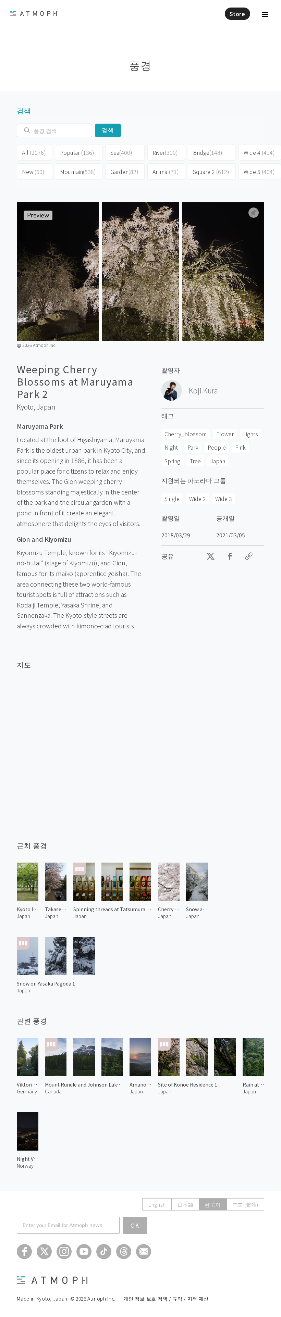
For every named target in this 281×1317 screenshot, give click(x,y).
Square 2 (211, 171)
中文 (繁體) (245, 1204)
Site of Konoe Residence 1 (187, 1084)
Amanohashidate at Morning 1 (140, 1084)
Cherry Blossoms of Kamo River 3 (169, 909)
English (157, 1204)
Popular (77, 152)
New (33, 171)
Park (192, 447)
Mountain (78, 171)
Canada (53, 1091)
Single (172, 498)
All (34, 152)
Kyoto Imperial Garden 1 (27, 909)
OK (135, 1225)
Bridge (207, 152)
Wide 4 (259, 152)
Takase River (55, 909)
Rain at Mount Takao (253, 1084)
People (217, 447)
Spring (172, 461)
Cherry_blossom (185, 434)
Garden (124, 171)
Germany (27, 1091)
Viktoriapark (27, 1084)
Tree (195, 461)
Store (237, 14)
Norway (25, 1165)
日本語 (185, 1204)
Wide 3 (223, 498)
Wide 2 (197, 498)
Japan (46, 407)
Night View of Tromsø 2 (27, 1158)
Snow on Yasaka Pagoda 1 (46, 983)
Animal (165, 171)
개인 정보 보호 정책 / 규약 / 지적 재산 (166, 1298)
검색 (108, 130)
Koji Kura (203, 390)
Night (171, 447)
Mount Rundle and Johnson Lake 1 (84, 1084)
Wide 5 (259, 171)
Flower (225, 434)
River (165, 152)
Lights (250, 434)
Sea (121, 152)
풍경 (140, 65)
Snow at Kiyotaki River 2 (197, 909)
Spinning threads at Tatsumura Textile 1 (112, 909)
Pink (240, 447)
